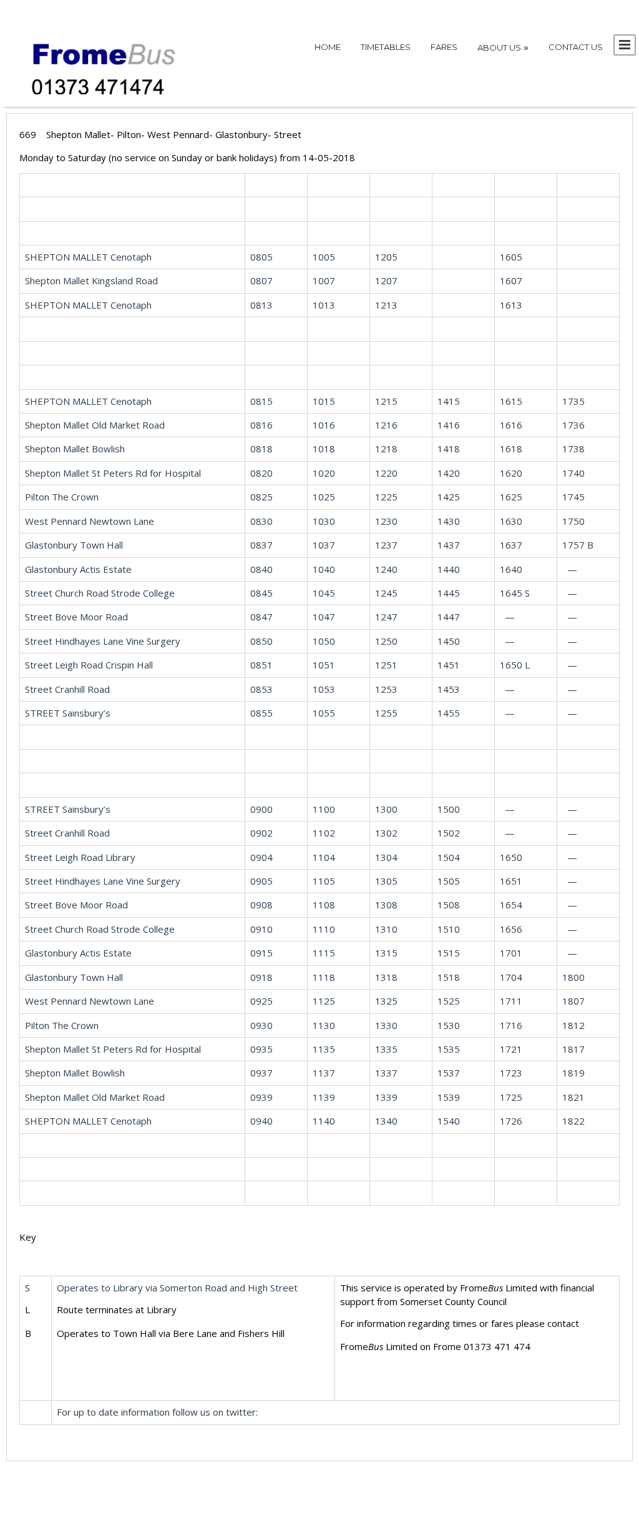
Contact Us (576, 47)
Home (328, 47)
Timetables (386, 47)
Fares (444, 47)
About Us (503, 47)
